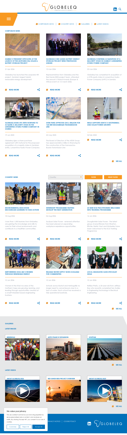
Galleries (85, 24)
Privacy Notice (53, 421)
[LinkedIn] (115, 9)
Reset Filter (113, 177)
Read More (14, 90)
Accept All (38, 427)
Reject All (26, 427)
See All (119, 161)
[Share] (38, 89)
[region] (26, 419)
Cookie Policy (70, 421)
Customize (12, 427)
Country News (67, 24)
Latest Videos (102, 24)
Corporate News (46, 24)
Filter (93, 177)
